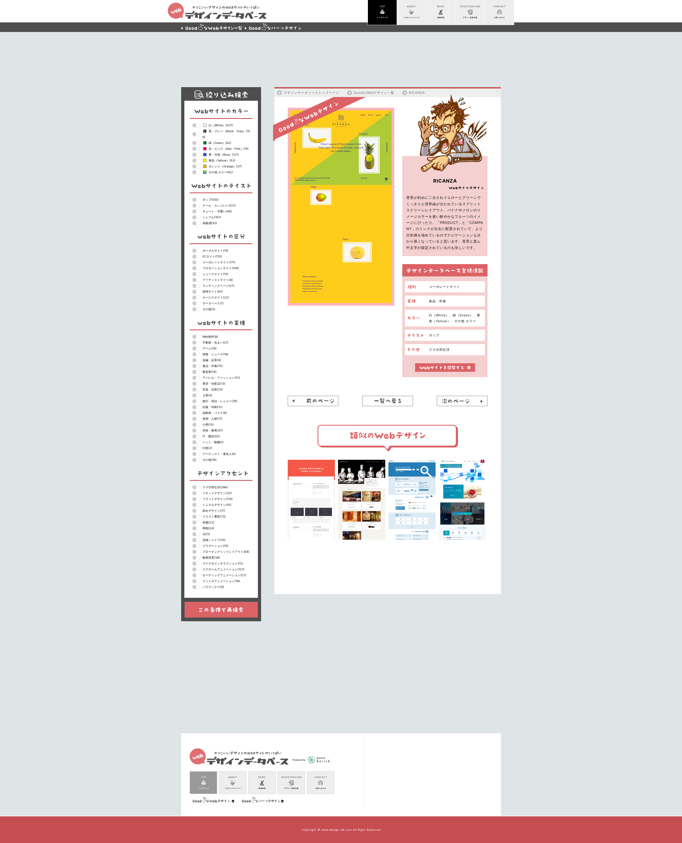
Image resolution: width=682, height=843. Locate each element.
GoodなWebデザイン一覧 (374, 93)
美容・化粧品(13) (213, 383)
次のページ (462, 401)
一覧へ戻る (387, 401)
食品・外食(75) (212, 366)
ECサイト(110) (212, 256)
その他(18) (209, 460)
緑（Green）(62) (220, 143)
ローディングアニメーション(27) (224, 575)
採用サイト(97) (212, 291)
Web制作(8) (210, 336)
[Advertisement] (341, 56)
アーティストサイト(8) (217, 280)
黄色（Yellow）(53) (222, 160)
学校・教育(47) (212, 430)
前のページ (313, 401)
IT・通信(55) (211, 436)
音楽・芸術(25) (212, 389)
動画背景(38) (211, 557)
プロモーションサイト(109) (220, 268)
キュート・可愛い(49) (217, 211)
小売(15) (208, 424)
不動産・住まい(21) (215, 342)
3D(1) (206, 534)
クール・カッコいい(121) (219, 205)
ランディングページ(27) (218, 286)
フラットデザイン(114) (217, 499)
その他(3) (208, 309)
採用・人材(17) (212, 419)
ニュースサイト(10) (215, 274)
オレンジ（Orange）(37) (225, 166)
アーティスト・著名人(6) (219, 454)
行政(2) (207, 448)
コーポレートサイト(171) (218, 262)
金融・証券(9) (211, 360)
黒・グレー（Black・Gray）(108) (226, 134)
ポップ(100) (210, 199)
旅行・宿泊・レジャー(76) (219, 401)
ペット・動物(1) (213, 442)
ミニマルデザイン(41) (216, 505)
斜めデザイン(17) (213, 511)
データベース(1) (213, 303)
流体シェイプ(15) (213, 540)
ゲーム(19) (209, 348)
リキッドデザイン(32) (217, 493)
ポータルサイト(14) (215, 250)
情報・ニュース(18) (215, 354)
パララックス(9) (213, 587)
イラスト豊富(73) (214, 516)
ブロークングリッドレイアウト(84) (225, 552)
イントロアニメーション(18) (221, 581)
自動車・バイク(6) (214, 413)
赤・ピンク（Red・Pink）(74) (229, 149)
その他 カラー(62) (221, 172)
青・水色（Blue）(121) (224, 154)
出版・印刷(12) (212, 407)
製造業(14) (209, 372)
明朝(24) (208, 528)
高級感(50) (209, 223)
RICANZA (417, 93)
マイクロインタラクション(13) (222, 563)
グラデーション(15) (215, 546)
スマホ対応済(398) (215, 487)
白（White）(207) (221, 125)
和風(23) (208, 522)
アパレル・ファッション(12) (221, 378)
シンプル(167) (211, 217)
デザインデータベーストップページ (311, 93)
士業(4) (207, 395)
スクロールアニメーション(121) (223, 569)
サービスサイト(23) (215, 297)
